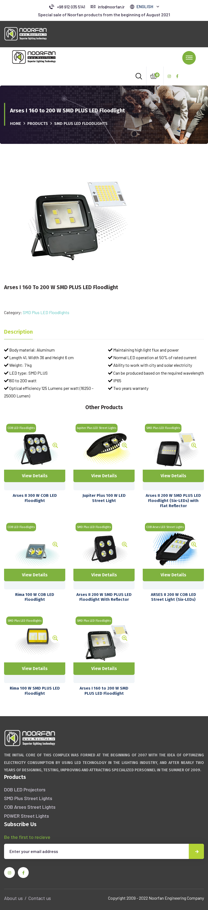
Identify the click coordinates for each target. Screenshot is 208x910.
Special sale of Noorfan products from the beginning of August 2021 (104, 14)
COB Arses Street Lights (30, 807)
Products (37, 123)
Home (15, 123)
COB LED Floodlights (21, 428)
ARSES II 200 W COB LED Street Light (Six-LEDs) (173, 597)
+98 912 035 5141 (71, 6)
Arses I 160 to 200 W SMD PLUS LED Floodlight (104, 691)
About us (13, 898)
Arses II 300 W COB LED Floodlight (35, 498)
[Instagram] (169, 76)
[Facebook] (177, 76)
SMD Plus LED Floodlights (81, 123)
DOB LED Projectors (25, 789)
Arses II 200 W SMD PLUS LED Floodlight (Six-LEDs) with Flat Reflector (173, 500)
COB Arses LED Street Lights (165, 527)
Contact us (39, 898)
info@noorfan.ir (111, 6)
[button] (147, 6)
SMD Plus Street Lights (28, 798)
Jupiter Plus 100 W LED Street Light (104, 498)
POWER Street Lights (26, 816)
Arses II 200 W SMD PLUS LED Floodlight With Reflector (104, 597)
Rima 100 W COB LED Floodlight (34, 597)
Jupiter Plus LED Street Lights (96, 428)
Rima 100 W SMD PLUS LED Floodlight (35, 691)
